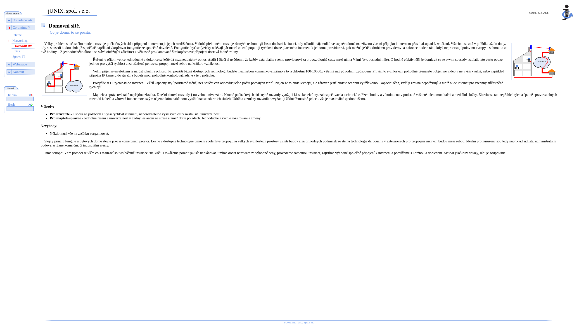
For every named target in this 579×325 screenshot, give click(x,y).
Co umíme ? (21, 27)
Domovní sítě (23, 46)
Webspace (20, 64)
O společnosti (22, 20)
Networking (20, 40)
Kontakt (18, 72)
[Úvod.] (566, 21)
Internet (17, 35)
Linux (16, 51)
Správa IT (18, 56)
